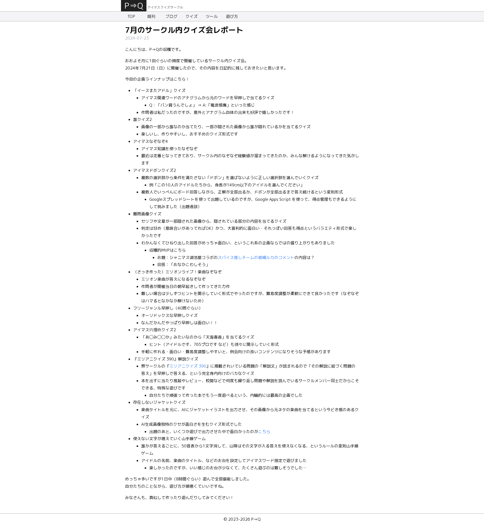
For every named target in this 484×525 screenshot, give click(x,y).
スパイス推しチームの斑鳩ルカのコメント (256, 257)
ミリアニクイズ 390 (187, 366)
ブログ (171, 16)
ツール (212, 16)
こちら (264, 431)
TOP (131, 16)
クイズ (192, 16)
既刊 (151, 16)
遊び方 (232, 16)
